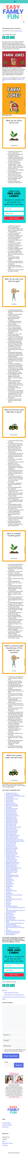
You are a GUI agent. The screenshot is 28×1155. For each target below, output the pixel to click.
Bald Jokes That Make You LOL (13, 926)
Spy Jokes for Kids (10, 803)
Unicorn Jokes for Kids (11, 832)
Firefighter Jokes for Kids (12, 863)
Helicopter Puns (10, 880)
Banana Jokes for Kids (11, 813)
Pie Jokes (8, 904)
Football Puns (9, 913)
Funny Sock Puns (10, 914)
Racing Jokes (9, 79)
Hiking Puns (9, 900)
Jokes (5, 990)
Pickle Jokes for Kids (11, 834)
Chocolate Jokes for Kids (12, 815)
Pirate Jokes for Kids (11, 824)
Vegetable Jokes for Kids (12, 876)
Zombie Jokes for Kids (11, 866)
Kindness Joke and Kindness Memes (15, 796)
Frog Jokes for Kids (10, 855)
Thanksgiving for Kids (11, 872)
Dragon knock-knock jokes (12, 794)
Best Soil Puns (9, 916)
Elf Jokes (8, 887)
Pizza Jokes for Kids (11, 842)
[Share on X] (7, 37)
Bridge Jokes (9, 893)
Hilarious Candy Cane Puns (12, 933)
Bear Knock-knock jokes (12, 805)
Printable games (6, 1123)
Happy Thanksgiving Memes (11, 992)
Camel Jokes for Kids (11, 861)
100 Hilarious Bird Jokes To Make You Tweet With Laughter (15, 911)
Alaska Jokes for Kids (11, 849)
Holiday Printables (7, 1125)
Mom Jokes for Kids (11, 828)
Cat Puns (8, 902)
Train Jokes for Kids (11, 811)
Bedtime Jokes (9, 797)
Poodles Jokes (9, 879)
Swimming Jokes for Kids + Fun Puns (15, 841)
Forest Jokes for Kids (11, 810)
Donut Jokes (9, 807)
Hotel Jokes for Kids (11, 851)
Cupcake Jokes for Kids (12, 808)
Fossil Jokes (9, 885)
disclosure (5, 1145)
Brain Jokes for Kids (11, 825)
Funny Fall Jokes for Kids (12, 837)
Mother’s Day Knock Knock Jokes (14, 895)
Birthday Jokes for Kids (11, 822)
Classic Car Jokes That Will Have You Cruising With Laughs (15, 923)
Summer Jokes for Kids (12, 838)
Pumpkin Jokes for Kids (12, 870)
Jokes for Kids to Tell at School (13, 827)
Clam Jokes (8, 878)
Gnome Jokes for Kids (11, 846)
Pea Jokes (8, 873)
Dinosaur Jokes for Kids (12, 854)
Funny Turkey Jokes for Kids (13, 835)
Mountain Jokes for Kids (12, 798)
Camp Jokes (9, 897)
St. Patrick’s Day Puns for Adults (14, 899)
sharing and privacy (7, 1143)
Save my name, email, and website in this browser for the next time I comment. (15, 1050)
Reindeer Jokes (9, 886)
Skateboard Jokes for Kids (12, 856)
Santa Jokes (9, 889)
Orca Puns (8, 892)
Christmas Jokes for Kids (12, 875)
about (3, 1141)
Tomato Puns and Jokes (12, 848)
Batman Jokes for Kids (11, 820)
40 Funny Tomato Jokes (11, 906)
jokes (8, 78)
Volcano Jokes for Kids (11, 859)
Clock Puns (8, 903)
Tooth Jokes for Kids (11, 844)
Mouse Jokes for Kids (11, 814)
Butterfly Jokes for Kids (12, 804)
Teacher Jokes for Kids (11, 831)
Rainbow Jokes (9, 801)
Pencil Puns (9, 882)
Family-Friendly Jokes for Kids (13, 868)
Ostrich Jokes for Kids (11, 852)
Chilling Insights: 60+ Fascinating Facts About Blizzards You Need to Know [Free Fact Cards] (13, 997)
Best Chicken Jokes (11, 917)
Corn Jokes (8, 930)
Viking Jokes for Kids (11, 865)
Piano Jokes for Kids (11, 817)
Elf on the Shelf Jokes (11, 890)
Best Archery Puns (10, 919)
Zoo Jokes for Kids (10, 858)
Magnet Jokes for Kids (11, 818)
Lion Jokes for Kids (10, 845)
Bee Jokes (8, 896)
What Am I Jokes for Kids (12, 830)
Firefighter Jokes (10, 883)
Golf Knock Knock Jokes (12, 821)
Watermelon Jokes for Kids (12, 862)
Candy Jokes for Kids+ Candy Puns (14, 839)
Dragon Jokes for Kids (11, 793)
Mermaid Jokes (10, 800)
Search (6, 1062)
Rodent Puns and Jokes (11, 869)
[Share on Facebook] (4, 37)
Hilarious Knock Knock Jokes (13, 931)
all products (5, 1127)
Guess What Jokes (10, 934)
